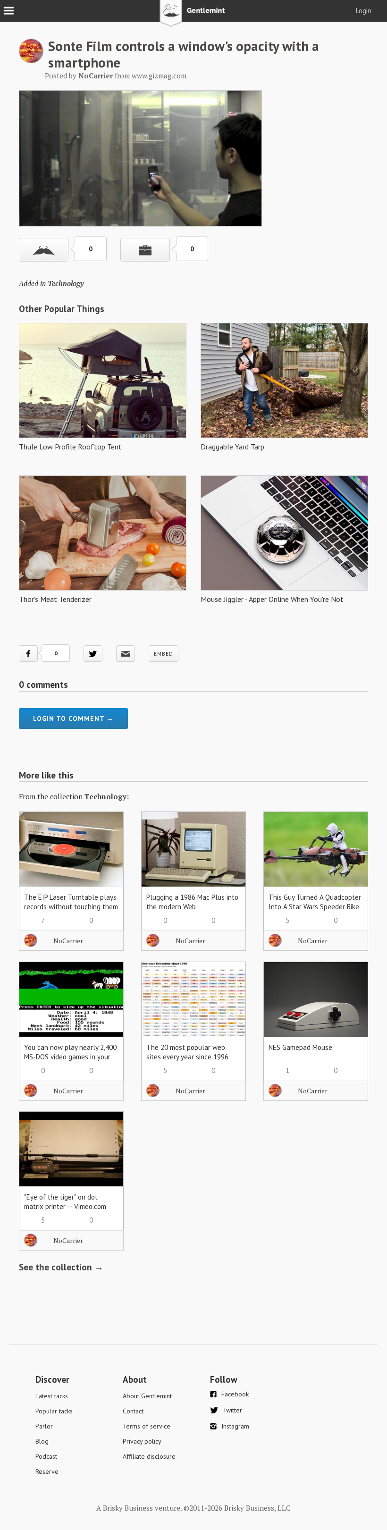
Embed (163, 654)
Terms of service (146, 1426)
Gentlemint (194, 17)
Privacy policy (142, 1441)
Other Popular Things (61, 308)
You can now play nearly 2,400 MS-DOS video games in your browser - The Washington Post (70, 1061)
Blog (42, 1441)
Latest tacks (51, 1396)
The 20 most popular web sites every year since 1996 (187, 1052)
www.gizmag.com (159, 75)
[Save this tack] (145, 250)
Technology (66, 283)
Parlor (44, 1426)
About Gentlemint (147, 1396)
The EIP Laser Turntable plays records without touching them (71, 902)
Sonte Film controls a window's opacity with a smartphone (183, 54)
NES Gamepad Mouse (300, 1047)
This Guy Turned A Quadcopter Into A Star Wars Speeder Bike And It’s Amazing (315, 907)
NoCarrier (68, 940)
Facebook (235, 1394)
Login (363, 10)
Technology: (106, 796)
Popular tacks (54, 1411)
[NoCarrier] (31, 60)
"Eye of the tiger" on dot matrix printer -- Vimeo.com (65, 1201)
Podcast (46, 1456)
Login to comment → (73, 718)
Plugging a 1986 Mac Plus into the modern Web (192, 902)
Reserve (47, 1471)
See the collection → (61, 1267)
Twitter (232, 1410)
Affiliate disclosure (149, 1456)
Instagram (235, 1426)
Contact (133, 1411)
